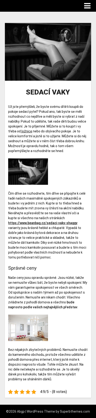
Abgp (11, 5)
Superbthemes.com (75, 411)
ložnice (26, 131)
